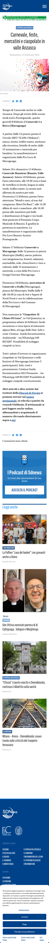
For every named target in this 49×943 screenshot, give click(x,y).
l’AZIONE (5, 849)
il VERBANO (6, 860)
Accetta (24, 917)
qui (14, 420)
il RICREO (5, 856)
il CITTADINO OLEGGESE (32, 860)
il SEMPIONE (28, 853)
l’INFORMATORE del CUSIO (33, 856)
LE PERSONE (6, 881)
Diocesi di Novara (29, 392)
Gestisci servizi (24, 910)
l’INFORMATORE (29, 864)
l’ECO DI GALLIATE (8, 853)
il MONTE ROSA (7, 864)
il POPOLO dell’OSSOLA (32, 849)
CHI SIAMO (6, 877)
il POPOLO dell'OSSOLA (24, 27)
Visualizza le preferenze (24, 931)
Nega (24, 924)
